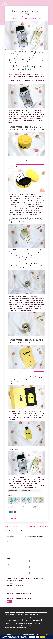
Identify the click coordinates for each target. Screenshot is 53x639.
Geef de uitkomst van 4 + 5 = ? (15, 584)
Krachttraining (16, 617)
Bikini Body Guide (28, 612)
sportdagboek (37, 620)
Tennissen (40, 623)
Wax (40, 18)
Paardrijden (8, 620)
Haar (10, 16)
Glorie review (41, 16)
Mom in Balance (35, 617)
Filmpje (6, 614)
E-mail (9, 564)
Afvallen (7, 612)
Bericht (8, 541)
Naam (9, 558)
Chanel (39, 612)
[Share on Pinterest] (15, 512)
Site (8, 570)
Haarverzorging (26, 18)
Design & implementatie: (28, 634)
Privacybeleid (8, 634)
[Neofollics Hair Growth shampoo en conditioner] (14, 500)
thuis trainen (18, 625)
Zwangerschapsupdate (22, 627)
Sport (30, 620)
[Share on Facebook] (10, 512)
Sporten (8, 623)
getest (20, 16)
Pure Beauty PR (19, 620)
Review (12, 16)
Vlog (26, 625)
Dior (42, 612)
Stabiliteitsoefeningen (30, 623)
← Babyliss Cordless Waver (12, 526)
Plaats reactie (13, 518)
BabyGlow (12, 612)
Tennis (35, 623)
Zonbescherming (8, 627)
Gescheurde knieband (21, 614)
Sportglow (22, 623)
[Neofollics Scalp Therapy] (26, 500)
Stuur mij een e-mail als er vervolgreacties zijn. (19, 593)
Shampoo (36, 18)
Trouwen (23, 625)
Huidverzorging (42, 614)
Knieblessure (8, 617)
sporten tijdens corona (16, 623)
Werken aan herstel (42, 625)
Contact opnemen (44, 2)
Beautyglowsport (21, 612)
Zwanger (14, 627)
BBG (17, 612)
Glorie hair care (25, 16)
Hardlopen (35, 614)
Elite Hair (16, 16)
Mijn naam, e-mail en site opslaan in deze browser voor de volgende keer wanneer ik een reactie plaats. (26, 579)
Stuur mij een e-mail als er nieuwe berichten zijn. (19, 598)
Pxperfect (36, 634)
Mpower (42, 617)
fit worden (10, 614)
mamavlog (29, 617)
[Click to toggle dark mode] (47, 634)
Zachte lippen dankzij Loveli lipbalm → (38, 526)
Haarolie (14, 18)
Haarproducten (19, 18)
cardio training (35, 612)
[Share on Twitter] (12, 512)
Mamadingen (23, 617)
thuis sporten (12, 625)
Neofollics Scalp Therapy (26, 503)
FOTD (15, 614)
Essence (45, 612)
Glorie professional (33, 16)
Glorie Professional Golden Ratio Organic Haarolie (21, 252)
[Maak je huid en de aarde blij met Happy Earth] (38, 500)
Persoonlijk (13, 620)
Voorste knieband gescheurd (32, 625)
